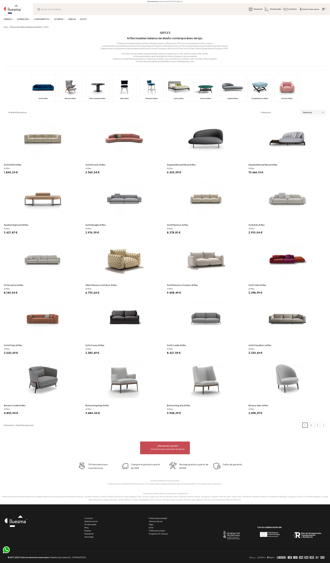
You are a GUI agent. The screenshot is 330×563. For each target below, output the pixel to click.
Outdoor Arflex (286, 98)
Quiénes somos (91, 521)
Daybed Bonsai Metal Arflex (181, 164)
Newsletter (89, 534)
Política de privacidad (158, 518)
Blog (86, 527)
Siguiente (323, 425)
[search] (39, 9)
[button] (165, 447)
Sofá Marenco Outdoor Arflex (182, 285)
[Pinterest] (264, 516)
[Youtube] (281, 516)
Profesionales (90, 524)
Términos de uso (156, 521)
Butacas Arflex (70, 98)
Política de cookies (157, 530)
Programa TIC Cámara (158, 534)
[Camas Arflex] (178, 88)
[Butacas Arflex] (70, 88)
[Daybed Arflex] (232, 88)
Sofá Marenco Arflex (177, 225)
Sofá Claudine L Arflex (260, 345)
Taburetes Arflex (151, 98)
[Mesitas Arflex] (205, 88)
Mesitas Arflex (205, 98)
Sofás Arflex (43, 98)
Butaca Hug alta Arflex (178, 405)
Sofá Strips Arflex (13, 345)
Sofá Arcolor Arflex (95, 164)
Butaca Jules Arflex (258, 405)
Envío (151, 527)
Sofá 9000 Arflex (12, 164)
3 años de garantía (232, 464)
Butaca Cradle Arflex (15, 405)
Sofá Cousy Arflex (94, 345)
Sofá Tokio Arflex (257, 285)
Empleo (87, 530)
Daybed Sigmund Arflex (16, 225)
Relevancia (307, 112)
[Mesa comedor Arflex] (97, 88)
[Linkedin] (269, 516)
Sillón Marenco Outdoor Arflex (101, 285)
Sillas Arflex (124, 98)
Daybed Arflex (232, 98)
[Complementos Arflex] (260, 88)
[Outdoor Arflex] (287, 88)
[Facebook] (258, 516)
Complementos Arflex (259, 98)
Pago (151, 524)
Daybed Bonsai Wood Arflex (263, 164)
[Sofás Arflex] (43, 88)
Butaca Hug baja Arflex (97, 405)
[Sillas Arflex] (124, 88)
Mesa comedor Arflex (97, 98)
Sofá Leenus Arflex (13, 285)
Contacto (88, 518)
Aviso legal (88, 537)
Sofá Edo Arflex (257, 225)
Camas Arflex (179, 98)
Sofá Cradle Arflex (176, 345)
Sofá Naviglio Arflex (95, 225)
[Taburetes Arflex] (151, 88)
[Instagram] (275, 516)
